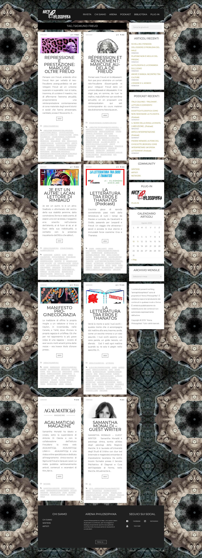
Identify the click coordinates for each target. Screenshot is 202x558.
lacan (64, 492)
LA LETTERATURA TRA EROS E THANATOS (105, 313)
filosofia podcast (100, 257)
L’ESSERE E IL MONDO (141, 83)
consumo (66, 139)
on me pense (66, 267)
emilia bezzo (55, 141)
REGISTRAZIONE (150, 5)
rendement (110, 150)
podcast (89, 267)
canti (88, 252)
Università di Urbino (106, 499)
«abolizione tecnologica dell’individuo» (58, 130)
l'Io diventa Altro (64, 263)
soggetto (69, 273)
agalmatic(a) (97, 490)
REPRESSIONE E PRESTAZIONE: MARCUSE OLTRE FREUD (59, 64)
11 (138, 242)
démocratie (113, 135)
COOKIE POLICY (155, 551)
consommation (101, 135)
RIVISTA (87, 14)
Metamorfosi (99, 265)
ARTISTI (134, 172)
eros (63, 141)
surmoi (98, 156)
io (64, 261)
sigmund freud (60, 155)
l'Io (55, 263)
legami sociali (61, 375)
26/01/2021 (43, 167)
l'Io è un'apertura (53, 265)
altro (64, 255)
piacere (54, 380)
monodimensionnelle (105, 146)
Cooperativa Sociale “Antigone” (97, 492)
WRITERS (135, 169)
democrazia (44, 141)
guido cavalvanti (92, 259)
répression (90, 152)
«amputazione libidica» (48, 132)
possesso (70, 380)
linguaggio (56, 267)
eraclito (89, 374)
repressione (44, 151)
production (100, 150)
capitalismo (49, 139)
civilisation (90, 135)
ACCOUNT (161, 5)
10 (134, 242)
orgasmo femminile (67, 377)
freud (42, 490)
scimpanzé (44, 382)
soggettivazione (46, 273)
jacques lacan (71, 261)
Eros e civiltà (72, 141)
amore (91, 248)
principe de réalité (100, 148)
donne (42, 371)
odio (56, 377)
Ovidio (120, 265)
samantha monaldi (58, 494)
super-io (62, 158)
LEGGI (59, 119)
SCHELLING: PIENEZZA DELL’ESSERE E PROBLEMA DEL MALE (145, 47)
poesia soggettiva (53, 269)
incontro (58, 261)
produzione (51, 149)
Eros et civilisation (109, 140)
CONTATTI (139, 5)
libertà (74, 143)
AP (90, 484)
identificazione (46, 259)
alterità (57, 255)
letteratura (98, 263)
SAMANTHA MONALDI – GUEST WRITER (105, 426)
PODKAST (125, 14)
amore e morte (101, 248)
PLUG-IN (154, 14)
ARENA (113, 14)
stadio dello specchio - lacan (59, 276)
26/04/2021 (89, 35)
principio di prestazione (57, 147)
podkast (97, 267)
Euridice (89, 257)
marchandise (91, 146)
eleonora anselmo (93, 255)
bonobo (43, 369)
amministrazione (65, 134)
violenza (68, 384)
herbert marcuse (47, 143)
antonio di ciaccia (67, 488)
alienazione (47, 255)
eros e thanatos (113, 255)
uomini (61, 384)
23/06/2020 (43, 400)
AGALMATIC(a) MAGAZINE (59, 424)
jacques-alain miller (93, 495)
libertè (112, 144)
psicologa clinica (99, 497)
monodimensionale (47, 145)
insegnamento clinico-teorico (58, 490)
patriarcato (45, 380)
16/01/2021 (89, 167)
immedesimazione (46, 261)
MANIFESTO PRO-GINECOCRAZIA (59, 311)
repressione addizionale (60, 151)
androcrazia (55, 367)
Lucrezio (89, 265)
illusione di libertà (62, 143)
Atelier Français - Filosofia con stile (102, 123)
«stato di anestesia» (66, 132)
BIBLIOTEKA (140, 14)
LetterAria (110, 363)
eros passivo (67, 371)
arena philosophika (106, 131)
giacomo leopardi (115, 257)
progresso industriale (66, 149)
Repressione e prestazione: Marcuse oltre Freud (58, 153)
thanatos (118, 267)
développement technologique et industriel (102, 138)
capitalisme (108, 133)
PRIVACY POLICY (143, 551)
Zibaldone (117, 269)
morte (108, 265)
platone (62, 380)
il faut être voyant (60, 259)
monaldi (112, 495)
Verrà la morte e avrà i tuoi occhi (98, 269)
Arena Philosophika (50, 126)
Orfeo (114, 265)
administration (91, 131)
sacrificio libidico (46, 155)
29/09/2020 (43, 285)
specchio (43, 276)
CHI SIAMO (100, 14)
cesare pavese (97, 252)
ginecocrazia (67, 373)
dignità (74, 369)
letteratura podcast (113, 263)
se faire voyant (54, 271)
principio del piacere (106, 384)
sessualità (54, 382)
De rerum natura (110, 252)
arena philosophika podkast (108, 250)
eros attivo (56, 371)
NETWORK (136, 176)
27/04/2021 (43, 35)
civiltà (58, 139)
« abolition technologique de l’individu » (104, 127)
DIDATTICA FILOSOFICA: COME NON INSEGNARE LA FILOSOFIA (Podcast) (145, 114)
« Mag (133, 260)
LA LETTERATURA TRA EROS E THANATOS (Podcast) (105, 196)
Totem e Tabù (52, 384)
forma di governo (53, 373)
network (72, 492)
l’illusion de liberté (108, 142)
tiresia (42, 384)
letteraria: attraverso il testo (106, 380)
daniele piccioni (54, 369)
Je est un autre (46, 263)
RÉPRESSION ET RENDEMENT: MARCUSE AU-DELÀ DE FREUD (105, 64)
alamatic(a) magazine (51, 488)
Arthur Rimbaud (58, 257)
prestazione (60, 145)
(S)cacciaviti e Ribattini (48, 134)
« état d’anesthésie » (112, 129)
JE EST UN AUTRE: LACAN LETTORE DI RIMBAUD (59, 195)
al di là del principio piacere (99, 367)
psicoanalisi (44, 494)
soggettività (59, 273)
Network (46, 484)
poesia (42, 269)
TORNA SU (100, 542)
